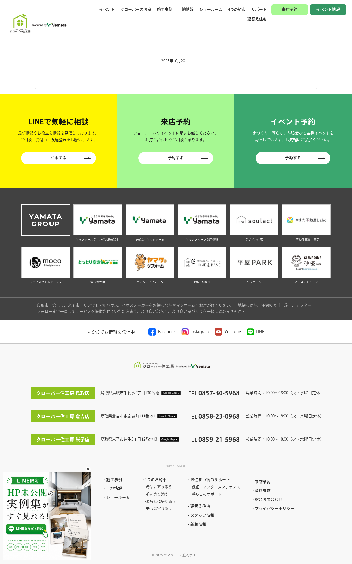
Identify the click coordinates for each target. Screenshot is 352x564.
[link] (162, 332)
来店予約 (290, 9)
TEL (214, 393)
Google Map (170, 393)
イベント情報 (328, 9)
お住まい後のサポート (210, 480)
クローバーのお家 (135, 9)
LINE (260, 332)
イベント (107, 9)
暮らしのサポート (207, 494)
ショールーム (210, 9)
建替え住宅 (257, 19)
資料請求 (263, 490)
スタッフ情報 (202, 515)
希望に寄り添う (159, 487)
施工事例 (164, 9)
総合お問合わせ (269, 499)
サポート (259, 9)
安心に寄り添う (159, 508)
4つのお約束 (155, 480)
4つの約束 (237, 9)
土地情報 (186, 9)
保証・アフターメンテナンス (216, 487)
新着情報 (198, 524)
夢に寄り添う (157, 494)
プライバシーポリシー (275, 508)
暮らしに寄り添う (161, 501)
